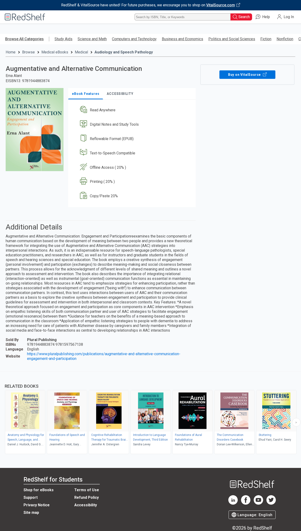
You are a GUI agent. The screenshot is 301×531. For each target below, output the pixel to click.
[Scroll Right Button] (296, 422)
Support (31, 497)
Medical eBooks (54, 52)
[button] (133, 110)
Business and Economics (182, 39)
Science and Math (92, 39)
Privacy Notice (37, 505)
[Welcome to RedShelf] (25, 17)
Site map (31, 512)
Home (11, 52)
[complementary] (150, 413)
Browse (28, 52)
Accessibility (85, 505)
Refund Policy (86, 497)
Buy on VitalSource (245, 74)
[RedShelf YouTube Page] (258, 503)
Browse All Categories (24, 39)
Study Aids (63, 39)
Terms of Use (86, 490)
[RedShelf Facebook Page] (245, 503)
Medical (81, 52)
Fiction (265, 39)
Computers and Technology (134, 39)
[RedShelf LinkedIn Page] (233, 503)
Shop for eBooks (39, 490)
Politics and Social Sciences (231, 39)
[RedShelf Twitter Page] (271, 503)
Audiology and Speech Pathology (124, 52)
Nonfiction (285, 39)
